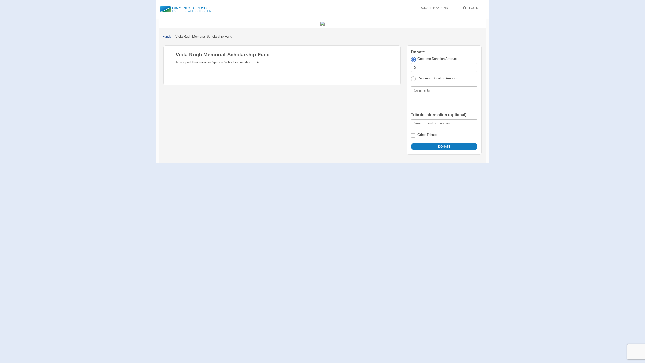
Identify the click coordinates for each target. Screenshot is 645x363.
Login (473, 8)
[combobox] (444, 124)
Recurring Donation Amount (437, 78)
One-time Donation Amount (437, 59)
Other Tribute (427, 135)
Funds (166, 36)
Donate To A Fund (434, 8)
